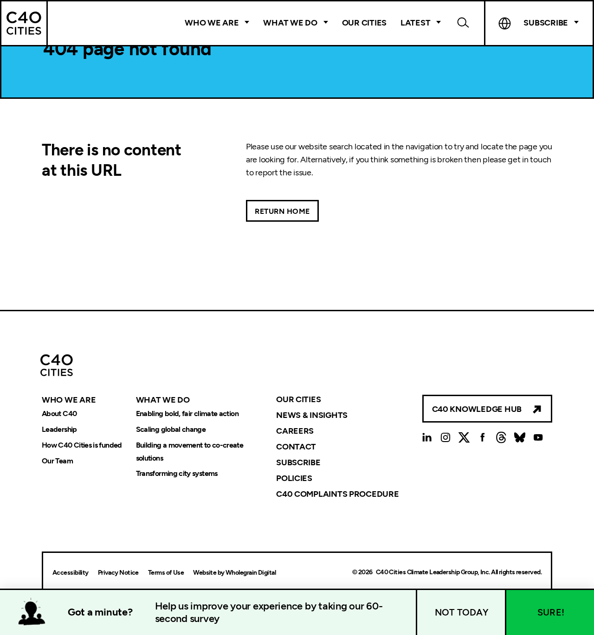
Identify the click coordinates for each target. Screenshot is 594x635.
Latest (415, 23)
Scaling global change (171, 429)
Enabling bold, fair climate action (187, 413)
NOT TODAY (462, 612)
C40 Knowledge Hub (477, 409)
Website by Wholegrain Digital (234, 573)
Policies (294, 478)
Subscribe (298, 462)
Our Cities (364, 23)
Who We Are (212, 23)
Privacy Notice (118, 573)
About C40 (59, 413)
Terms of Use (166, 573)
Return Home (282, 211)
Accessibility (70, 573)
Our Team (57, 460)
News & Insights (312, 415)
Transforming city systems (177, 473)
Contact (296, 447)
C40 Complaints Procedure (337, 493)
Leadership (59, 429)
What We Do (290, 23)
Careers (295, 431)
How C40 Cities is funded (82, 445)
